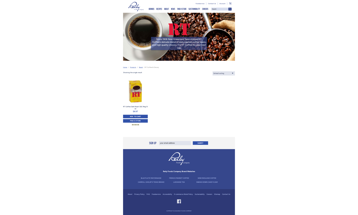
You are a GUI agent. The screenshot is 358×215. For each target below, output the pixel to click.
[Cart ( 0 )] (230, 3)
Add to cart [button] (139, 116)
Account (222, 3)
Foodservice (200, 3)
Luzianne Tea (179, 182)
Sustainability (194, 9)
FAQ (148, 194)
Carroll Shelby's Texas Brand (151, 182)
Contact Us (212, 3)
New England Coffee (207, 178)
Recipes (159, 9)
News (173, 9)
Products (133, 67)
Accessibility (167, 194)
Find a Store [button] (139, 121)
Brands (151, 9)
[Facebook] (179, 201)
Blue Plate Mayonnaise (151, 178)
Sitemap (217, 194)
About (166, 9)
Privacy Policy (139, 194)
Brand (141, 67)
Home (125, 67)
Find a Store (181, 9)
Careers (205, 9)
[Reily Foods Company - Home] (136, 6)
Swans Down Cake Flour (207, 182)
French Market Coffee (179, 178)
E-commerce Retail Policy (183, 194)
